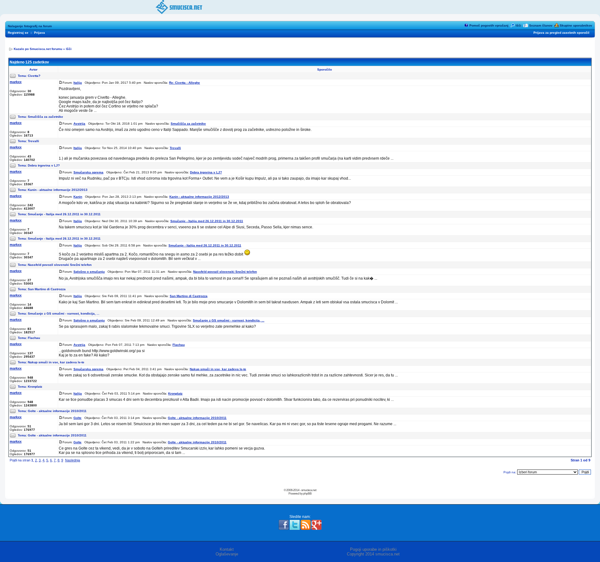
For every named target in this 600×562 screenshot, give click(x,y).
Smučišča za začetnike (45, 116)
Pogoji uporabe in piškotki (373, 549)
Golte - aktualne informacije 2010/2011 (57, 411)
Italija (77, 82)
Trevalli (33, 141)
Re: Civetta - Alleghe (184, 82)
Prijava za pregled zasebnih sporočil (561, 32)
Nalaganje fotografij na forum (30, 26)
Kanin (77, 196)
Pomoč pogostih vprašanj (488, 25)
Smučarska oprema (88, 172)
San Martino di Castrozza (47, 289)
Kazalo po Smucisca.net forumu (38, 49)
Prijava (39, 32)
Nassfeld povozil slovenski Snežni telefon (60, 264)
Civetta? (34, 75)
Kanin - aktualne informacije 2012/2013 (58, 189)
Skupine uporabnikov (576, 25)
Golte (77, 418)
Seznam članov (540, 25)
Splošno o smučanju (89, 271)
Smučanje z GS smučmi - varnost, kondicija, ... (63, 313)
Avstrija (79, 123)
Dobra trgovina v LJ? (44, 165)
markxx (16, 82)
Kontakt (227, 549)
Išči (518, 25)
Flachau (34, 338)
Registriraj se (18, 32)
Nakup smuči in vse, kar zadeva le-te (56, 362)
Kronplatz (35, 386)
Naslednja (72, 460)
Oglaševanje (227, 554)
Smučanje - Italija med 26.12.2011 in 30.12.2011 (64, 214)
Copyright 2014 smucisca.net (373, 554)
